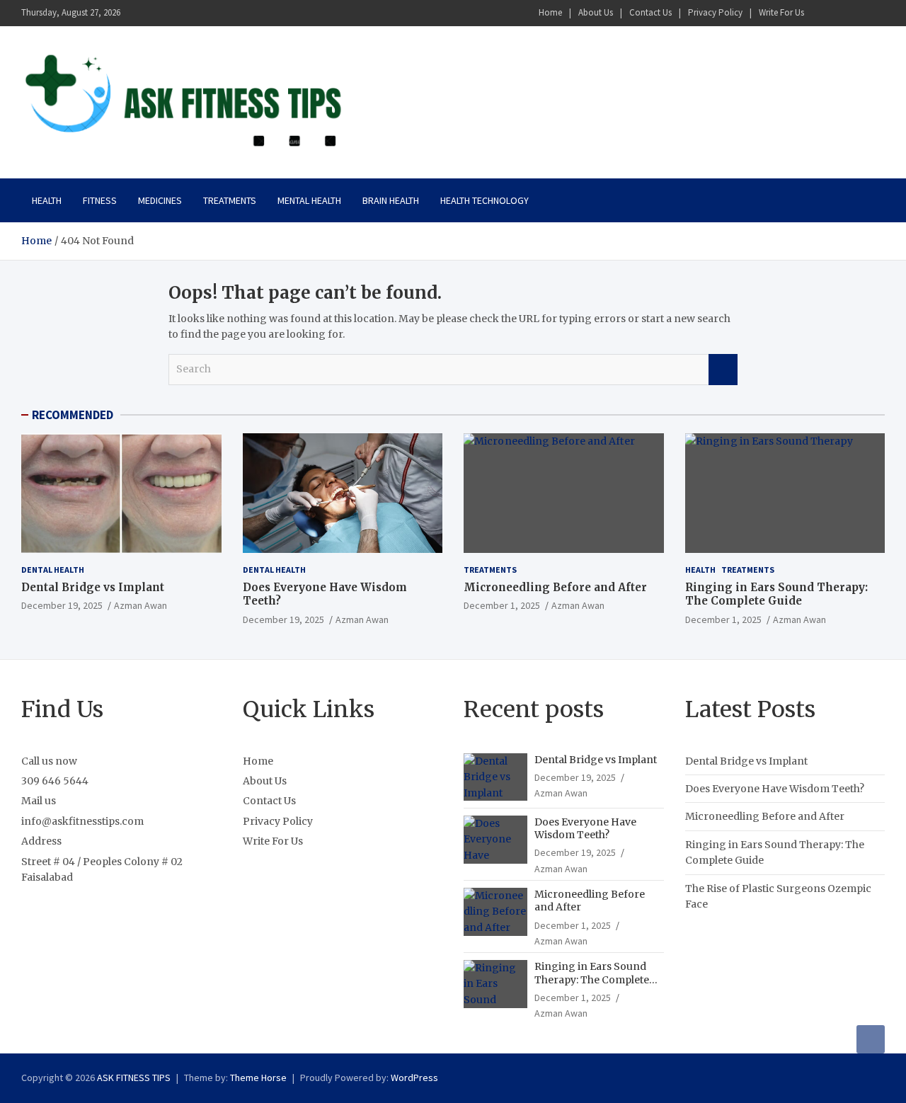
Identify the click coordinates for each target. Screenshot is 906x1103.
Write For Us (781, 12)
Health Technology (484, 200)
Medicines (160, 200)
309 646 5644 (54, 781)
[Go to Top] (870, 1039)
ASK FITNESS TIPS (134, 1077)
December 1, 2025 (502, 605)
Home (550, 12)
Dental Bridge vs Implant (92, 587)
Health (47, 200)
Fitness (100, 200)
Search (723, 369)
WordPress (414, 1077)
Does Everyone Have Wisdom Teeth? (585, 828)
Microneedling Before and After (555, 587)
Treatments (229, 200)
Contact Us (650, 12)
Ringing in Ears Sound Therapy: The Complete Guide (776, 594)
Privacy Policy (715, 12)
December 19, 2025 (62, 605)
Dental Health (52, 569)
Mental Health (309, 200)
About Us (595, 12)
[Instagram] (839, 13)
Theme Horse (258, 1077)
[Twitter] (857, 13)
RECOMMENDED (72, 415)
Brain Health (390, 200)
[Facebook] (820, 13)
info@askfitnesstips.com (82, 821)
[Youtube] (875, 13)
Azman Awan (140, 605)
